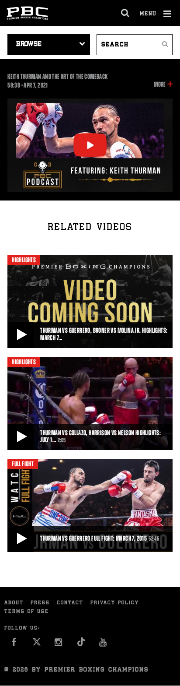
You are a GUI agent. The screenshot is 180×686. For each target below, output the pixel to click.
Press (40, 603)
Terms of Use (26, 612)
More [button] (160, 85)
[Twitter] (36, 644)
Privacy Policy (114, 603)
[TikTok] (81, 644)
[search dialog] (125, 13)
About (14, 603)
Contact (70, 603)
